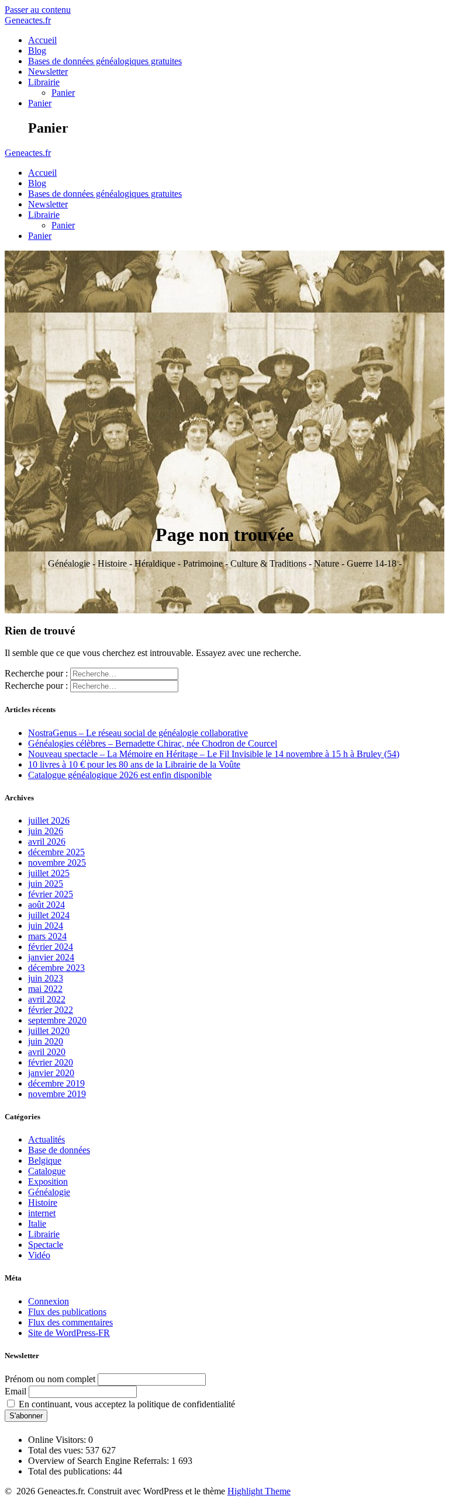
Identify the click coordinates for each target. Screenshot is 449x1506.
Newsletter (48, 72)
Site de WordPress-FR (69, 1333)
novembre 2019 (57, 1094)
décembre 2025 (56, 852)
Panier (63, 93)
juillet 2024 (49, 915)
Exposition (48, 1181)
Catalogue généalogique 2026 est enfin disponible (120, 775)
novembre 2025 (57, 862)
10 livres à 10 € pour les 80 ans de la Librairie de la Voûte (134, 764)
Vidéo (39, 1255)
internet (42, 1213)
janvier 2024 (51, 957)
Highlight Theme (259, 1491)
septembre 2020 (57, 1020)
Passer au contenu (38, 10)
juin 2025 (45, 884)
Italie (37, 1224)
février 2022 (50, 1010)
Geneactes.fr (28, 20)
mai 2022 (45, 989)
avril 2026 (46, 841)
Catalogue (46, 1171)
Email (15, 1391)
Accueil (42, 40)
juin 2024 (45, 926)
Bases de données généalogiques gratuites (105, 61)
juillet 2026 (49, 820)
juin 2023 (45, 978)
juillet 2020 (49, 1031)
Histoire (42, 1202)
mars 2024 (47, 936)
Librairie (44, 82)
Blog (37, 50)
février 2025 (50, 894)
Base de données (59, 1150)
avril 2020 (46, 1052)
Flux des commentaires (70, 1322)
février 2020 (50, 1062)
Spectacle (45, 1245)
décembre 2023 (56, 968)
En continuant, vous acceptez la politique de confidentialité (125, 1404)
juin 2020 (45, 1041)
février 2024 (50, 947)
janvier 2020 (51, 1073)
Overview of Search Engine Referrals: (99, 1461)
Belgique (44, 1160)
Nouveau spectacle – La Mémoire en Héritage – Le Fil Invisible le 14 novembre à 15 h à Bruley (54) (213, 754)
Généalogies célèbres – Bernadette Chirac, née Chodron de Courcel (152, 743)
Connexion (48, 1301)
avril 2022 (46, 999)
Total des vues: (56, 1450)
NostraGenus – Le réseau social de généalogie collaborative (138, 733)
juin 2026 (45, 831)
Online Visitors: (58, 1440)
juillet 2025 (49, 873)
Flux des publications (67, 1312)
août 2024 (46, 905)
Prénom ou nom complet (50, 1379)
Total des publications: (70, 1471)
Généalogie (49, 1192)
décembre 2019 (56, 1083)
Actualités (46, 1139)
